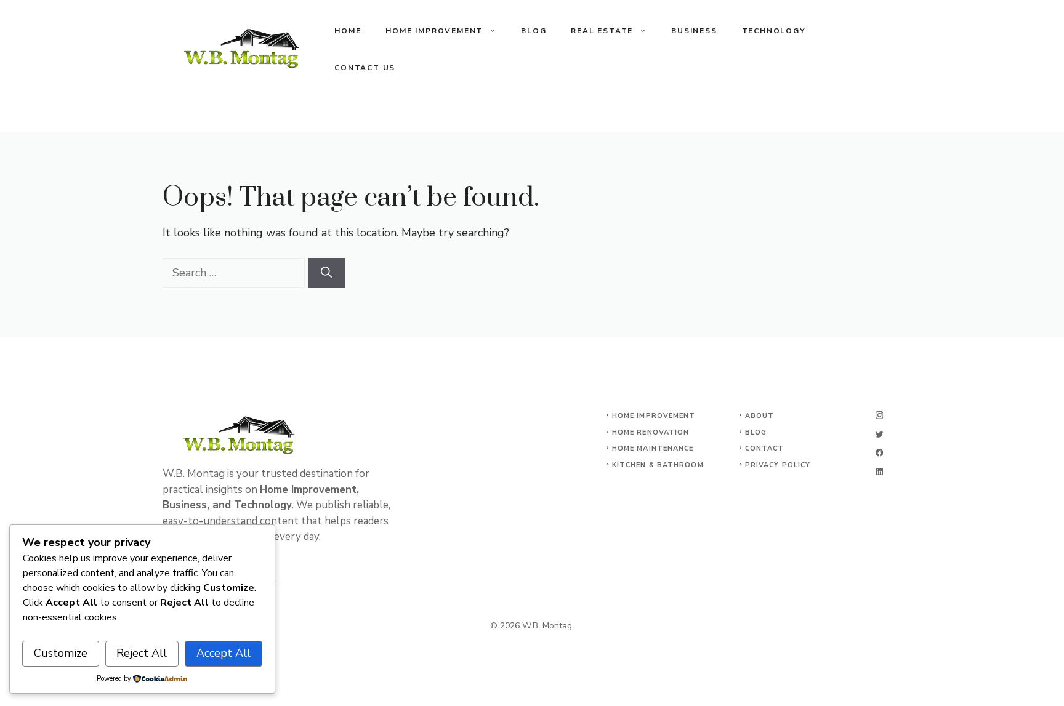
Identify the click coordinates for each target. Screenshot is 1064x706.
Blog (533, 31)
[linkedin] (879, 472)
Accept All (223, 653)
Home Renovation (651, 432)
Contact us (364, 68)
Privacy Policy (777, 465)
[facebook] (879, 453)
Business (694, 31)
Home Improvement (434, 31)
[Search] (326, 273)
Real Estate (602, 31)
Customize (60, 653)
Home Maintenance (653, 448)
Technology (773, 31)
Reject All (141, 653)
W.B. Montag (547, 626)
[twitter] (879, 434)
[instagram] (879, 415)
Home (347, 31)
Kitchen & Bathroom (658, 465)
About (760, 415)
